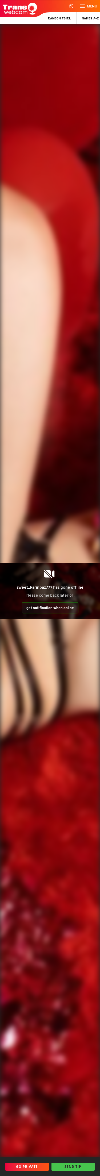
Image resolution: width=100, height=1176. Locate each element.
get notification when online (50, 607)
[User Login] (71, 6)
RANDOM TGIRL (59, 18)
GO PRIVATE (27, 1166)
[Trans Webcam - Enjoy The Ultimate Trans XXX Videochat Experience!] (20, 9)
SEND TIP (73, 1166)
